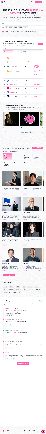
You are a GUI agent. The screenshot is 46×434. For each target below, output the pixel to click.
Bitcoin (15, 27)
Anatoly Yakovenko (37, 84)
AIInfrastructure (7, 292)
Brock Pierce (36, 66)
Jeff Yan (35, 96)
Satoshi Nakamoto (37, 58)
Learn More (40, 32)
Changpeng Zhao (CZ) (38, 70)
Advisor (23, 286)
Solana (14, 292)
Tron (10, 88)
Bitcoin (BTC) (11, 58)
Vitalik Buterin (37, 61)
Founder (5, 286)
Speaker (18, 286)
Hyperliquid (11, 96)
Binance (10, 71)
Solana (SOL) (11, 84)
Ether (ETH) (11, 61)
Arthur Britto (36, 77)
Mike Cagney (36, 92)
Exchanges (25, 27)
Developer (30, 286)
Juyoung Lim (15, 321)
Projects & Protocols (12, 308)
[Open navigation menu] (44, 2)
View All (40, 43)
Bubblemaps (15, 310)
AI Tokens (10, 27)
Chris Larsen (36, 74)
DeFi (6, 27)
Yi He (35, 71)
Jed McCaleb (36, 75)
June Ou (35, 91)
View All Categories (37, 147)
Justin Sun (36, 88)
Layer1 (19, 292)
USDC (10, 80)
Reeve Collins (36, 65)
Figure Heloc (11, 92)
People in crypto (12, 319)
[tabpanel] (23, 76)
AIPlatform (38, 289)
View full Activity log (22, 363)
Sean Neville (36, 81)
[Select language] (32, 2)
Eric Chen (15, 343)
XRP (10, 75)
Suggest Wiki (38, 1)
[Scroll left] (38, 106)
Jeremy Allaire (37, 79)
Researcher (18, 289)
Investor (36, 286)
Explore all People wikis (8, 275)
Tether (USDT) (12, 66)
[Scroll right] (42, 106)
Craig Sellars (36, 67)
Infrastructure (11, 289)
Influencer (31, 289)
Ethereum (20, 27)
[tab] (8, 51)
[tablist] (23, 51)
